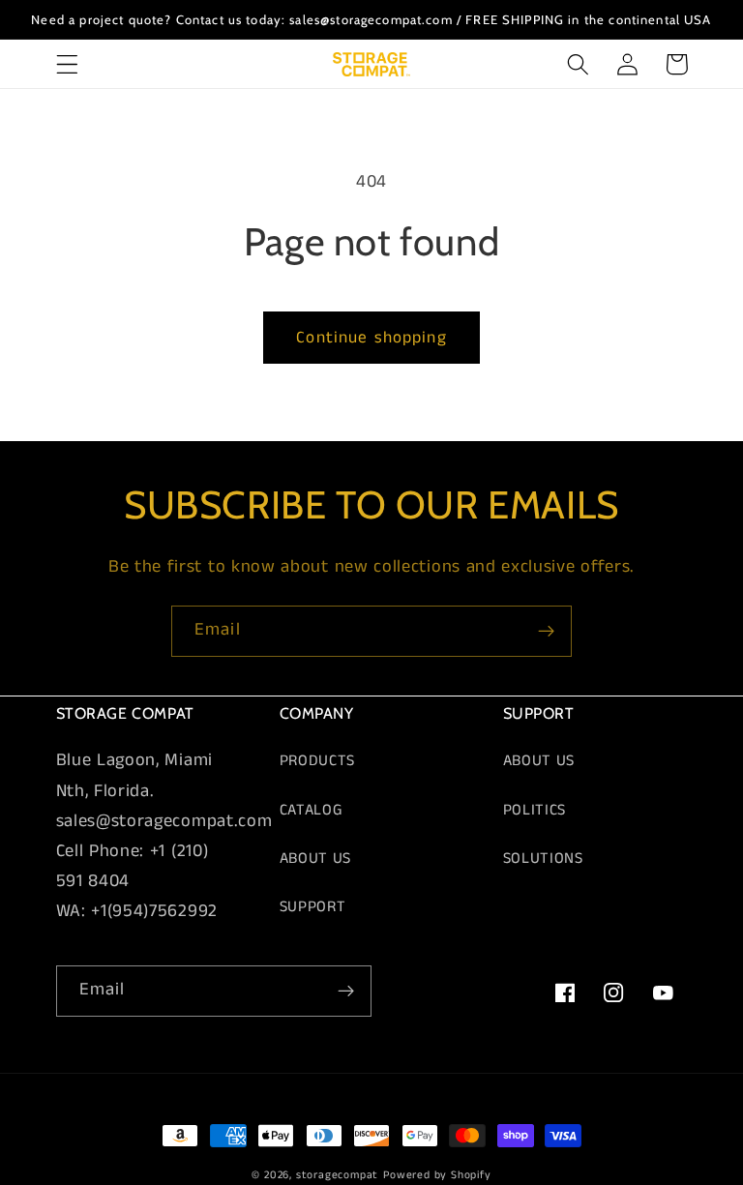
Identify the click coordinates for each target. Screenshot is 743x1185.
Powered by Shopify (437, 1175)
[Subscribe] (546, 632)
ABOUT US (316, 858)
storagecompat (337, 1175)
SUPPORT (313, 907)
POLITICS (535, 810)
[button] (67, 64)
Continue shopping (371, 337)
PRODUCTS (318, 761)
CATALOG (311, 810)
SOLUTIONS (543, 858)
